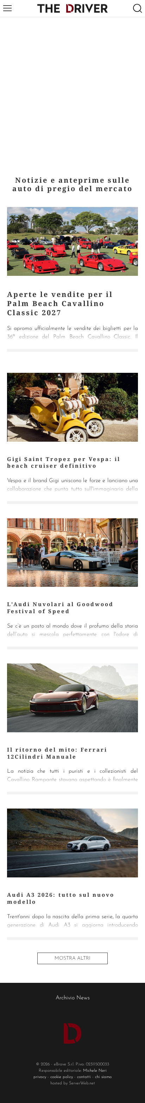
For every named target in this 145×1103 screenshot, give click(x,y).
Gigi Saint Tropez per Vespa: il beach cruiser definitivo (63, 462)
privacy (39, 1077)
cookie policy (61, 1077)
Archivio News (73, 998)
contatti (84, 1077)
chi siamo (103, 1077)
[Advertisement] (72, 93)
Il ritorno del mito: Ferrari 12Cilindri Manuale (57, 753)
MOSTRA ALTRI (72, 958)
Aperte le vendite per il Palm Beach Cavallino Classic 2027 (60, 303)
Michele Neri (95, 1071)
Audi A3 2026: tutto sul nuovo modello (60, 898)
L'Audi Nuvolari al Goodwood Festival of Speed (60, 608)
